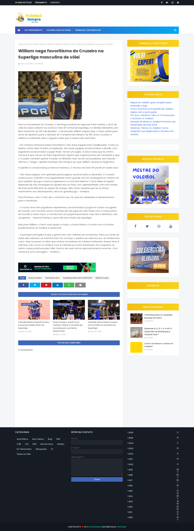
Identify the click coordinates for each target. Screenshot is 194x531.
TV (52, 449)
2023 (153, 448)
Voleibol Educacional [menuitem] (59, 30)
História (60, 444)
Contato (55, 2)
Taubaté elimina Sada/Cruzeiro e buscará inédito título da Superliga (33, 325)
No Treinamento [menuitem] (33, 30)
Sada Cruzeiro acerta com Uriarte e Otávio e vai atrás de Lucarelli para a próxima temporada (67, 327)
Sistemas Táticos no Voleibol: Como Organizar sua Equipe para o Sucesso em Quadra (152, 131)
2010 (153, 517)
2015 (153, 490)
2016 (153, 485)
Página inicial (24, 44)
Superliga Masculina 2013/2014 (77, 278)
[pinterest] (177, 2)
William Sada (39, 44)
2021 (153, 459)
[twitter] (167, 2)
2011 (153, 512)
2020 (153, 464)
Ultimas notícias (23, 2)
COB (19, 444)
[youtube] (171, 226)
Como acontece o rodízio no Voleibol (158, 345)
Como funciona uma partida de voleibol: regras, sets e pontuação (151, 110)
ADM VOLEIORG (26, 63)
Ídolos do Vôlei (24, 454)
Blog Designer (94, 527)
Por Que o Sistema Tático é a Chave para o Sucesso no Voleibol (152, 117)
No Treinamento (24, 449)
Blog (50, 439)
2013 (153, 501)
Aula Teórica (38, 439)
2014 (153, 496)
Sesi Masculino (52, 278)
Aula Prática (22, 439)
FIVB (34, 444)
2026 (153, 432)
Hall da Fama (46, 444)
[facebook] (161, 2)
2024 (153, 443)
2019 (153, 469)
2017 (153, 480)
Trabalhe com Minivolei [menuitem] (88, 30)
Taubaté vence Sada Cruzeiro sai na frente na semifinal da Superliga (103, 325)
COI (26, 444)
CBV (58, 439)
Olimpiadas (41, 449)
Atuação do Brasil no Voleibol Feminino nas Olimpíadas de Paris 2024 (153, 123)
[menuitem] (19, 30)
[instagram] (172, 2)
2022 (153, 453)
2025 (153, 437)
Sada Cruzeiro (35, 278)
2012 (153, 506)
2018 (153, 475)
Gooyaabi (121, 527)
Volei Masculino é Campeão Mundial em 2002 (158, 316)
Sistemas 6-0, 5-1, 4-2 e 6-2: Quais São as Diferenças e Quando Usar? (158, 331)
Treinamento (41, 2)
